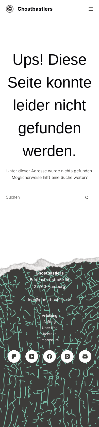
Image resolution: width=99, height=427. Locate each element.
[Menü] (91, 9)
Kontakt (49, 334)
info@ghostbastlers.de (49, 299)
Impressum (49, 340)
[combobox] (43, 197)
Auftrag (49, 321)
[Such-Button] (87, 197)
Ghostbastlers (35, 9)
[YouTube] (31, 356)
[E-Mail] (85, 356)
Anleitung (49, 315)
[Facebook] (49, 356)
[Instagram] (67, 356)
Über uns (49, 328)
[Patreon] (14, 356)
